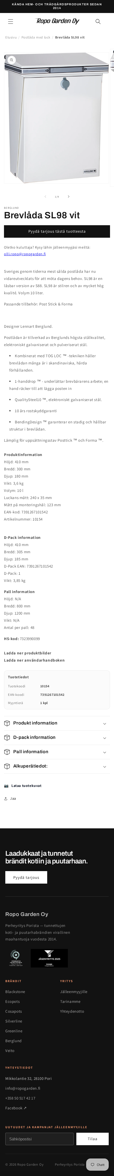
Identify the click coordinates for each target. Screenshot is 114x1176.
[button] (10, 21)
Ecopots (12, 1001)
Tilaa (93, 1138)
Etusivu (11, 37)
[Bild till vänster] (45, 196)
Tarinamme (70, 1001)
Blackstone (15, 991)
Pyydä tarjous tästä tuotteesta (57, 231)
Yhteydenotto (72, 1011)
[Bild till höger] (68, 196)
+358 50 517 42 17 (20, 1098)
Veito (10, 1050)
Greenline (13, 1030)
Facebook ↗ (16, 1107)
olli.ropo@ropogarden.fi (25, 254)
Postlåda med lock (35, 37)
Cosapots (13, 1011)
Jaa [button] (13, 798)
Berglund (13, 1040)
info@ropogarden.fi (23, 1088)
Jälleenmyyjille (73, 991)
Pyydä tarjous (26, 877)
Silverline (13, 1021)
